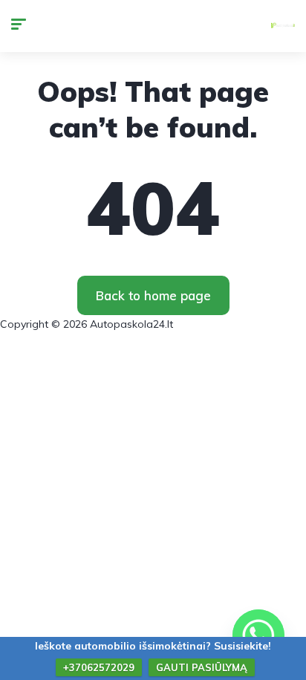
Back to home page (153, 295)
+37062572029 (98, 667)
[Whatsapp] (258, 635)
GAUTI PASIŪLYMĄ (201, 667)
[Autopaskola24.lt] (283, 26)
